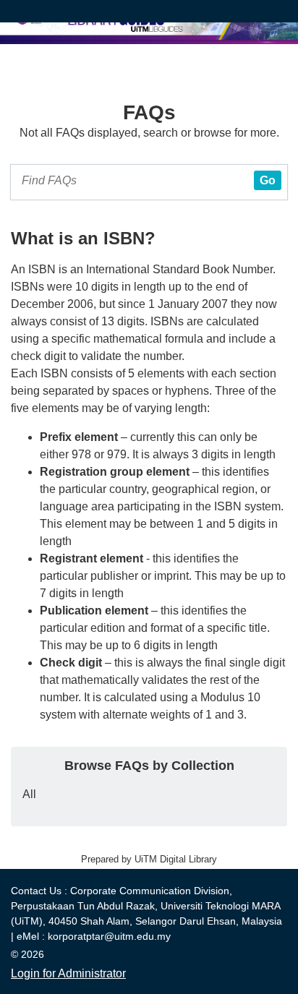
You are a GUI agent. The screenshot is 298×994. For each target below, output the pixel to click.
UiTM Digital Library (176, 859)
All (29, 794)
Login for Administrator (68, 973)
